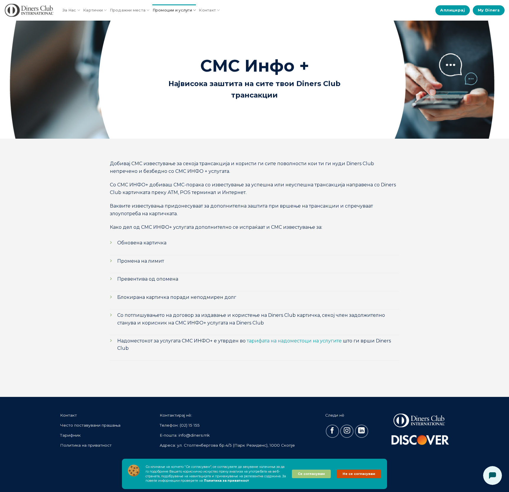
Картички (93, 10)
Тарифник (70, 435)
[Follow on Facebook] (332, 431)
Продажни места (128, 10)
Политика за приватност (226, 480)
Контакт (207, 10)
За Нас (69, 10)
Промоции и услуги (172, 10)
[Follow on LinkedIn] (361, 431)
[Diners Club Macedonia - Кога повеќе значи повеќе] (29, 10)
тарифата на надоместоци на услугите (294, 341)
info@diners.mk (194, 435)
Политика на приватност (86, 445)
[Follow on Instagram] (346, 431)
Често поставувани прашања (90, 425)
